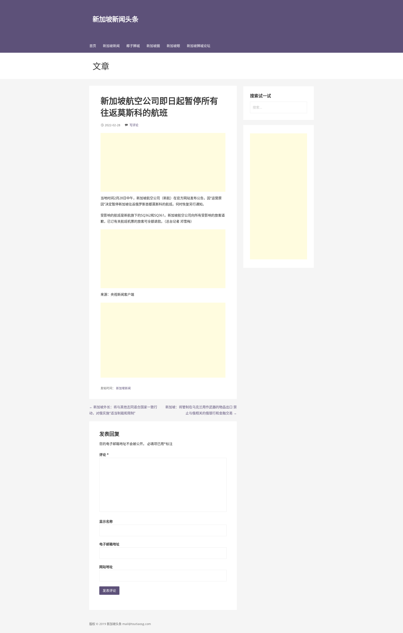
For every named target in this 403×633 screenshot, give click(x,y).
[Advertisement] (163, 162)
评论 (104, 454)
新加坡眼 (173, 45)
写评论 (134, 125)
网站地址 (106, 567)
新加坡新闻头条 (115, 19)
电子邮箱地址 (109, 544)
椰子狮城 (133, 45)
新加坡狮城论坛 (198, 45)
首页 (92, 45)
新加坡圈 (153, 45)
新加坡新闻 (111, 45)
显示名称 (106, 521)
